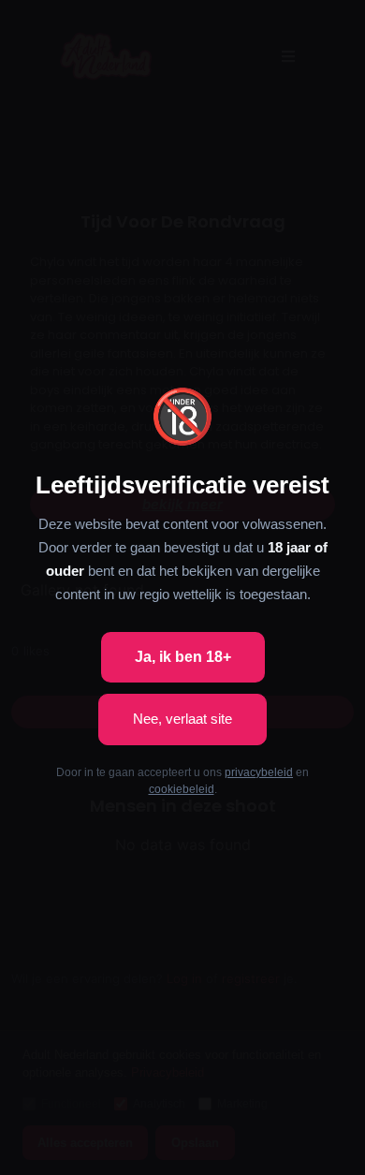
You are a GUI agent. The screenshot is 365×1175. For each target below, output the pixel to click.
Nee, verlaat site (182, 719)
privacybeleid (259, 772)
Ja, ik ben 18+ (183, 657)
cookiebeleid (181, 789)
